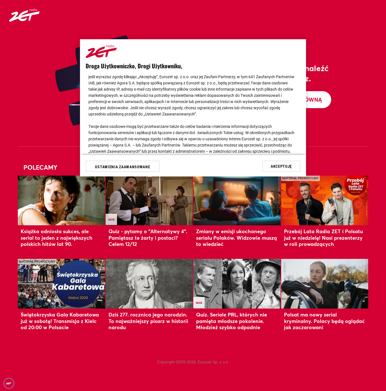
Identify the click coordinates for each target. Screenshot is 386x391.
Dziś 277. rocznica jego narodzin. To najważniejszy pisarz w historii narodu (148, 321)
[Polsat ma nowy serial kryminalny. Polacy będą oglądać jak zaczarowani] (324, 283)
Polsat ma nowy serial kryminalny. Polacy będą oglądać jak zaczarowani (324, 321)
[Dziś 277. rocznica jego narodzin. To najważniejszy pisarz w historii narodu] (149, 283)
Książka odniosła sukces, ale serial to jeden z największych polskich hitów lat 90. (56, 237)
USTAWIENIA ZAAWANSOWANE (122, 167)
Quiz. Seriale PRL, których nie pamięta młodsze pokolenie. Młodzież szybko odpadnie (231, 321)
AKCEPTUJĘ (281, 166)
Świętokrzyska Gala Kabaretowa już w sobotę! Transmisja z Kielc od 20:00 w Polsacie (60, 321)
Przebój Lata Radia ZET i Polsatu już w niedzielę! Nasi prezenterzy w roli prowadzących (323, 237)
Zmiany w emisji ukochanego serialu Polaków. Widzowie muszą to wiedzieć (236, 237)
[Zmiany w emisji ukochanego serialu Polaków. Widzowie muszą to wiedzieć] (237, 200)
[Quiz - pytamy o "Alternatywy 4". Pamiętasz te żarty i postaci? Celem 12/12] (149, 200)
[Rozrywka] (24, 20)
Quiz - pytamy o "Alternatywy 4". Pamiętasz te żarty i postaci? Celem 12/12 (148, 237)
